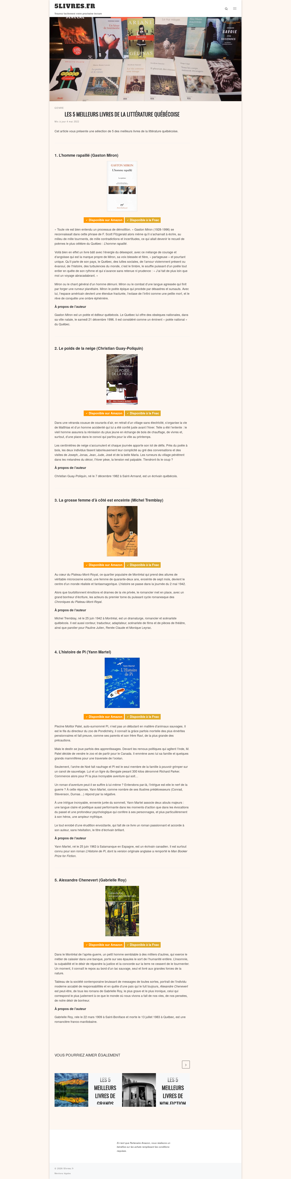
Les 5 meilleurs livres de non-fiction (173, 1091)
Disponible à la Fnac (144, 220)
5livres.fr (68, 1168)
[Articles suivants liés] (186, 1064)
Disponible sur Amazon (105, 220)
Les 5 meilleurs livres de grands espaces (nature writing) (105, 1103)
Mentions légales (63, 1173)
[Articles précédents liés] (177, 1064)
